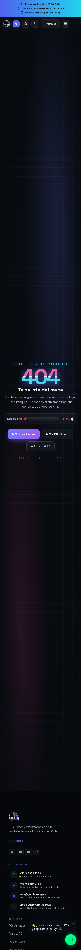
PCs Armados (17, 925)
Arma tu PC (16, 933)
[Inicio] (6, 23)
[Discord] (28, 852)
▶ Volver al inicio (23, 434)
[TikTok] (36, 852)
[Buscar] (25, 24)
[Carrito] (35, 24)
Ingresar (50, 23)
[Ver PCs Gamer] (16, 23)
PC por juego (17, 941)
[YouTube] (20, 852)
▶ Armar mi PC (40, 446)
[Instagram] (12, 852)
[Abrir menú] (65, 24)
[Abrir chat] (70, 939)
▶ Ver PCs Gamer (57, 434)
